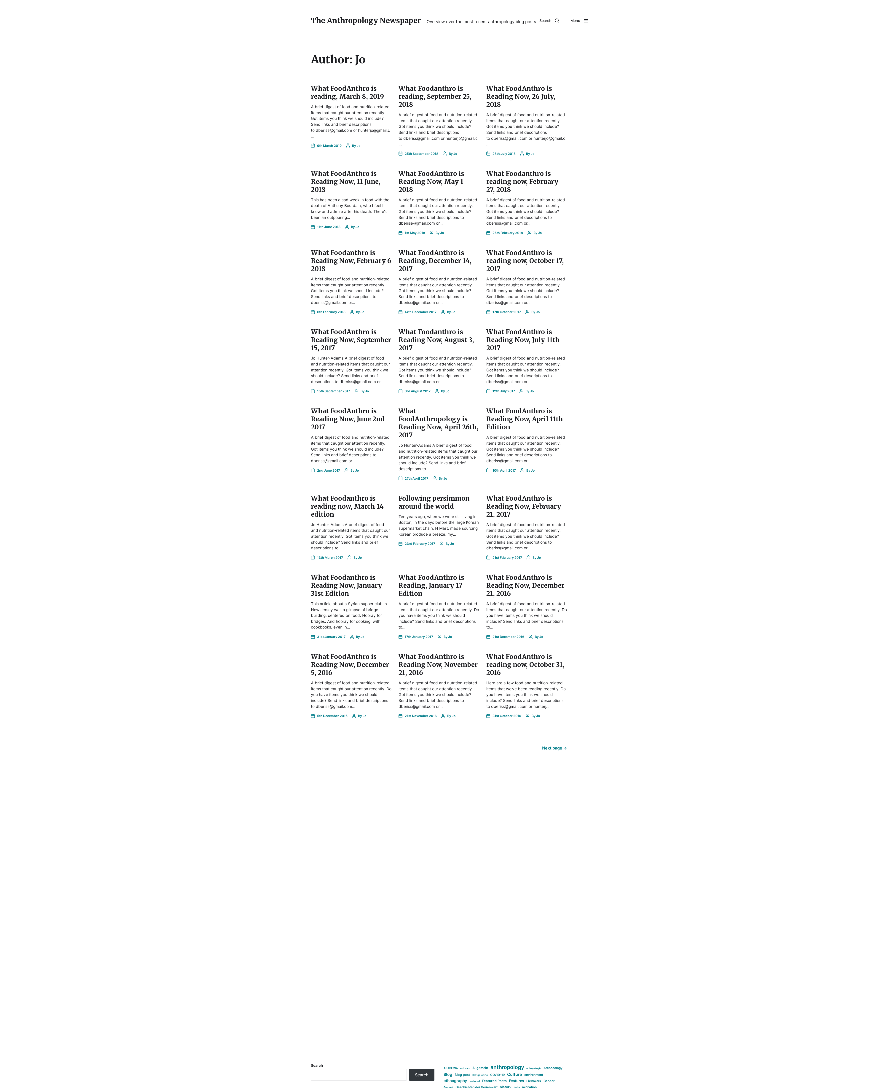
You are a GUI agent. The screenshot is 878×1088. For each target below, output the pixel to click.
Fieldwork (533, 1081)
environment (533, 1075)
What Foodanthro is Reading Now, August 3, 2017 (436, 340)
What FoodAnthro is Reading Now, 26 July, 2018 (520, 96)
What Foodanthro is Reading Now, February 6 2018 (351, 261)
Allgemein (480, 1068)
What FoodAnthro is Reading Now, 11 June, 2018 (345, 181)
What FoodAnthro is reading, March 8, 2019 (347, 92)
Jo (359, 146)
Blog (448, 1074)
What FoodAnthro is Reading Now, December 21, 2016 (525, 585)
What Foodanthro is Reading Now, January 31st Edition (346, 585)
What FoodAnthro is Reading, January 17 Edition (431, 585)
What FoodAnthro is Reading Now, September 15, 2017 (351, 340)
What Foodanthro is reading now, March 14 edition (347, 506)
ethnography (455, 1080)
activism (465, 1068)
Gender (549, 1081)
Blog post (462, 1075)
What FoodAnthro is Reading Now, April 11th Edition (524, 419)
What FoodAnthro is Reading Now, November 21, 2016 (438, 665)
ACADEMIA (451, 1068)
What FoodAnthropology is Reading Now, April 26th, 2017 (439, 423)
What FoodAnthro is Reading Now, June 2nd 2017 (348, 419)
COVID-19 (497, 1075)
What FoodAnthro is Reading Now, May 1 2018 (431, 181)
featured (474, 1081)
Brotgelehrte (480, 1075)
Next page (554, 748)
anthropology (507, 1067)
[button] (549, 20)
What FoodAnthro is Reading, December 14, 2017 (435, 261)
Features (516, 1081)
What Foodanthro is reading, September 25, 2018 (435, 96)
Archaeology (552, 1068)
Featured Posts (494, 1081)
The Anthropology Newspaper (366, 20)
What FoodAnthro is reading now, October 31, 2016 (525, 665)
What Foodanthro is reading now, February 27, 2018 (522, 181)
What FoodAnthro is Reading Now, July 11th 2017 (522, 340)
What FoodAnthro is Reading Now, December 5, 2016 (350, 665)
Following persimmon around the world (434, 502)
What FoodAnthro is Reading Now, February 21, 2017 (523, 506)
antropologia (533, 1068)
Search (317, 1065)
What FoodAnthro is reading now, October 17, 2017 (525, 261)
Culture (514, 1074)
